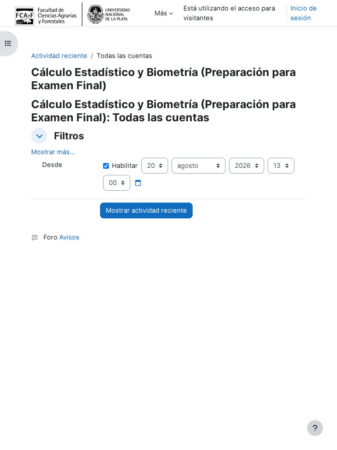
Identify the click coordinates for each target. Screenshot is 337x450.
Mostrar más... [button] (53, 152)
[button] (39, 136)
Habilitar (125, 166)
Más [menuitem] (160, 13)
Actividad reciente (59, 56)
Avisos (69, 237)
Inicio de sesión (303, 13)
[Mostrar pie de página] (315, 428)
